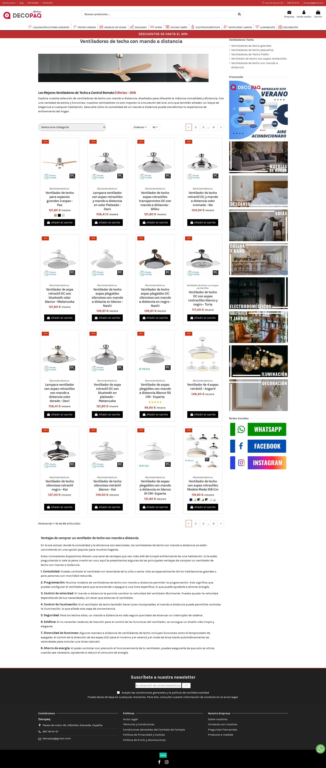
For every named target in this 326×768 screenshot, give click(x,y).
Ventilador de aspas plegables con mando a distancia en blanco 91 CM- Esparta (155, 487)
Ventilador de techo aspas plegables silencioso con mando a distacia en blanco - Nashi (107, 297)
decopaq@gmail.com (313, 3)
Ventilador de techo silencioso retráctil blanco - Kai (107, 485)
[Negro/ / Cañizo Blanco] (206, 499)
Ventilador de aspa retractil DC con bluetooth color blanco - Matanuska (59, 295)
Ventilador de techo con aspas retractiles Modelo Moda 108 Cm (202, 485)
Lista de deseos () (274, 3)
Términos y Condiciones (138, 724)
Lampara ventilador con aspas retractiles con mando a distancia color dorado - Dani (59, 393)
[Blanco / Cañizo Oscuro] (202, 499)
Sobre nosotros (217, 719)
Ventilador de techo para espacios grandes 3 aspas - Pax (60, 199)
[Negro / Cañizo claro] (198, 499)
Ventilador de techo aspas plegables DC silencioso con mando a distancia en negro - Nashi (155, 297)
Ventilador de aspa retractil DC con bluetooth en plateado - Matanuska (107, 393)
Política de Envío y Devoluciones (144, 740)
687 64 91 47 (293, 3)
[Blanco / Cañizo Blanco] (210, 499)
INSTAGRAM (33, 3)
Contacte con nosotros (222, 724)
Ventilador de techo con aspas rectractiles (259, 58)
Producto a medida (220, 734)
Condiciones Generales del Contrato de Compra (154, 729)
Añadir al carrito (62, 222)
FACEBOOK (47, 3)
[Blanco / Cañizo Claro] (194, 499)
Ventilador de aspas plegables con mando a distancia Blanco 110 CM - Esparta (155, 391)
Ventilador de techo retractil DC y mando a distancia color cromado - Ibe (203, 199)
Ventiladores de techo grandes (251, 45)
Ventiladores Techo (241, 39)
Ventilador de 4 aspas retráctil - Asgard (202, 387)
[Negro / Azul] (190, 499)
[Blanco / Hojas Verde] (214, 499)
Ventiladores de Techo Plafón (250, 54)
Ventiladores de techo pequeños (252, 50)
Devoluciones (9, 3)
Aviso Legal (130, 719)
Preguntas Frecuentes (222, 729)
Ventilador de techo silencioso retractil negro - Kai (60, 485)
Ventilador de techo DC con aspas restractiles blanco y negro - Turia (203, 298)
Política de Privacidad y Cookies (144, 734)
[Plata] (63, 215)
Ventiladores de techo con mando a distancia (254, 65)
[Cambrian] (55, 215)
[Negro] (59, 215)
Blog (22, 3)
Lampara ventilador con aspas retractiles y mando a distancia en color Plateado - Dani (107, 201)
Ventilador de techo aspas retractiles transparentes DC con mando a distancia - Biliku (155, 201)
